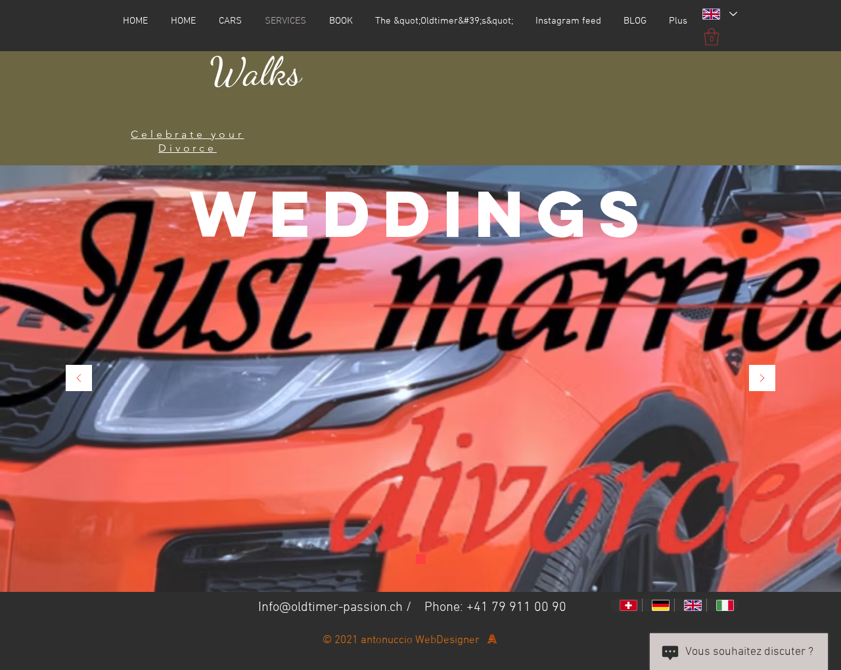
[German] (658, 605)
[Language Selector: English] (719, 14)
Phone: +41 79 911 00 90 (495, 608)
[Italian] (722, 605)
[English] (690, 605)
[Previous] (79, 379)
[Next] (762, 379)
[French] (626, 605)
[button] (711, 36)
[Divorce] (421, 559)
